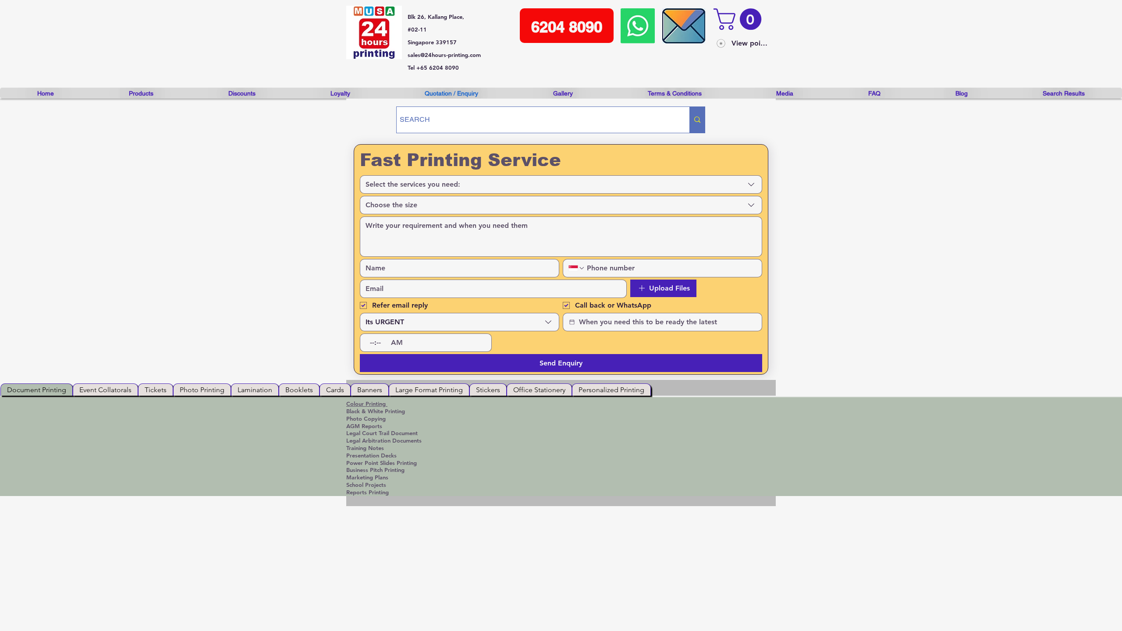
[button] (740, 19)
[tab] (36, 389)
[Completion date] (571, 322)
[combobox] (561, 184)
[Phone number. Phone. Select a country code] (576, 268)
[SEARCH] (697, 120)
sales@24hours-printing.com (444, 54)
